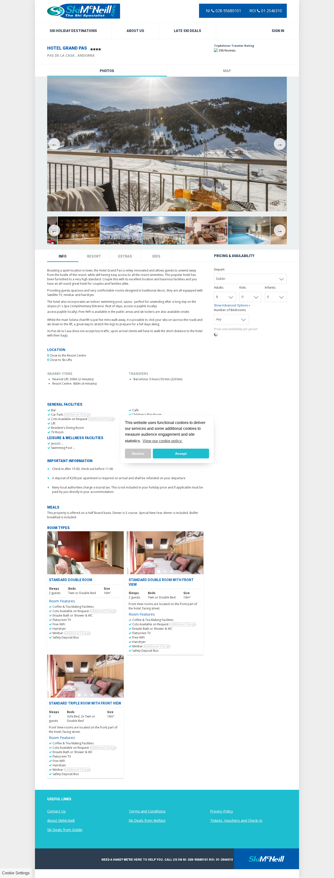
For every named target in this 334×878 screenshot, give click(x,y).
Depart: (219, 269)
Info (63, 256)
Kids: (242, 287)
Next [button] (280, 144)
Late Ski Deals (187, 31)
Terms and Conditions (147, 811)
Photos (107, 71)
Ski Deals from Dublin (64, 829)
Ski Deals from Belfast (147, 820)
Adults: (219, 287)
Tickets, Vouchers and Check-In (236, 820)
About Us (135, 31)
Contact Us (56, 811)
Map (227, 71)
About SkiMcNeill (61, 820)
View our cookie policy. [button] (162, 441)
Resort (94, 256)
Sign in (278, 31)
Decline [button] (138, 453)
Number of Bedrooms (230, 310)
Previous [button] (54, 144)
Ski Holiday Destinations (73, 31)
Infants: (270, 287)
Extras (125, 256)
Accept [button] (181, 453)
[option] (167, 144)
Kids (156, 256)
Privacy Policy (221, 811)
